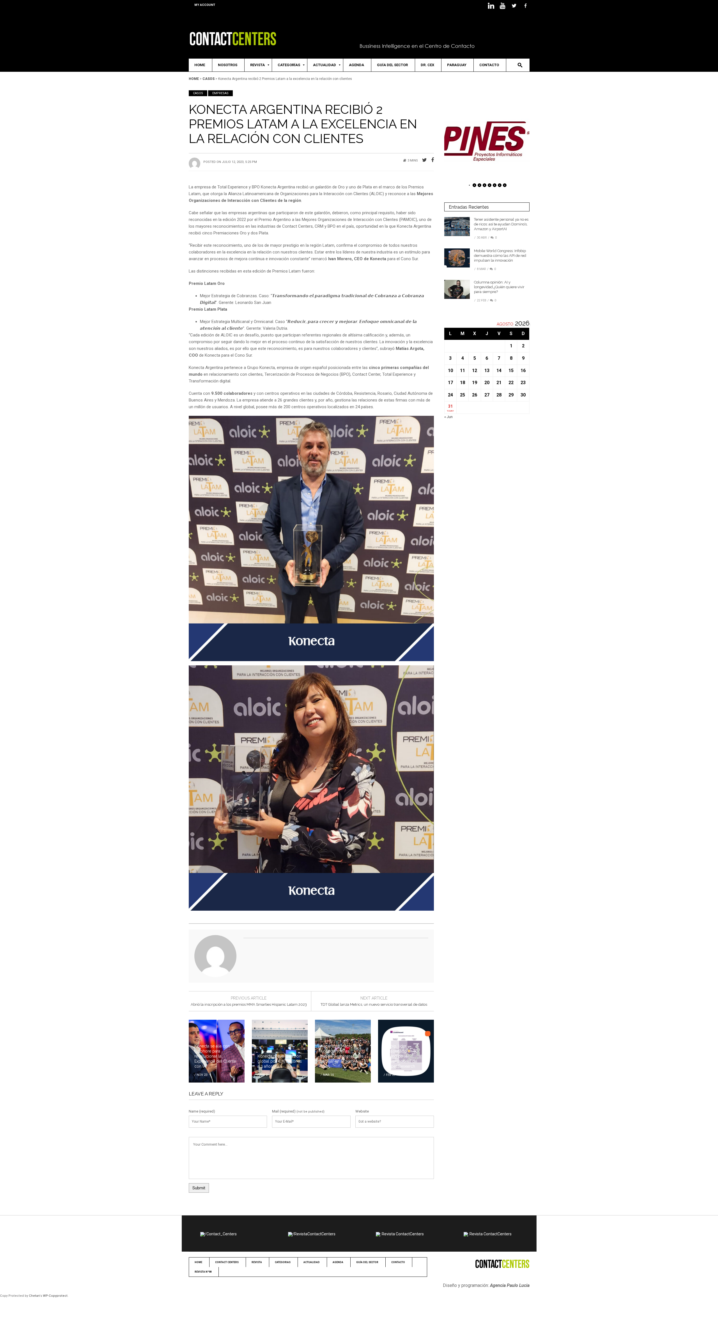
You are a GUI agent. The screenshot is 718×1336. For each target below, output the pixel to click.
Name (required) (202, 1111)
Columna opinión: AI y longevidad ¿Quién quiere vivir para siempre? (499, 287)
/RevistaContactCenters (314, 1234)
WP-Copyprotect (55, 1296)
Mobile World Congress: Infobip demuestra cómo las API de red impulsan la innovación (500, 255)
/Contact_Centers (221, 1234)
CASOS (208, 79)
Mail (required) (284, 1111)
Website (362, 1111)
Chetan (34, 1296)
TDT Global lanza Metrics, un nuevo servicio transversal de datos (374, 1004)
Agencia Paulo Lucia (510, 1285)
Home (194, 79)
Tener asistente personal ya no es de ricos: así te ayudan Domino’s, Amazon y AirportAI (501, 224)
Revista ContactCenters (403, 1234)
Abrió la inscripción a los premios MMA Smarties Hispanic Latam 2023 (249, 1004)
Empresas (220, 93)
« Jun (448, 417)
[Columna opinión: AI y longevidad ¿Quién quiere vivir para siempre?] (457, 289)
